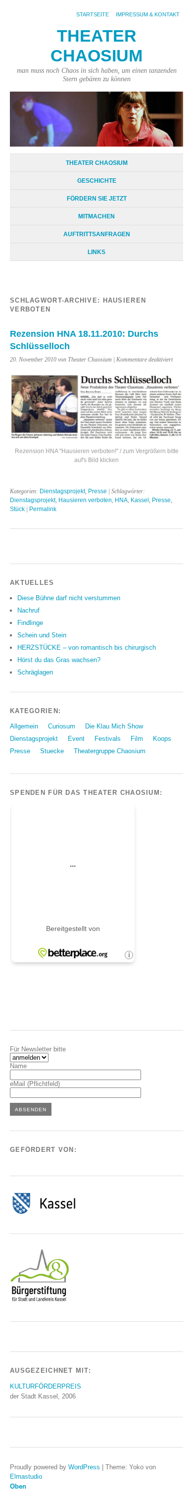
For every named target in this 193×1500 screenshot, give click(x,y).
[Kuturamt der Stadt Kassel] (44, 1213)
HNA (121, 500)
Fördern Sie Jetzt (97, 199)
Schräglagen (35, 672)
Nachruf (28, 610)
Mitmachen (96, 216)
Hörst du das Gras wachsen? (58, 660)
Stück (17, 509)
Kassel (140, 500)
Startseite (92, 14)
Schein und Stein (41, 635)
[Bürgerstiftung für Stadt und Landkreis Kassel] (39, 1300)
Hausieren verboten (85, 500)
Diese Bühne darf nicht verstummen (68, 598)
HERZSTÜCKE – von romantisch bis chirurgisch (86, 647)
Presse (97, 491)
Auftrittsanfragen (96, 234)
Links (96, 252)
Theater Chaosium (97, 163)
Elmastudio (26, 1476)
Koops (162, 738)
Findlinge (30, 622)
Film (137, 738)
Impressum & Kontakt (148, 14)
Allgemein (24, 726)
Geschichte (96, 181)
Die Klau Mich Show (114, 726)
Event (76, 738)
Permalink (42, 509)
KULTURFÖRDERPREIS (45, 1386)
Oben (18, 1486)
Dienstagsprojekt (62, 491)
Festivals (108, 738)
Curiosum (61, 726)
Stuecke (52, 751)
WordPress (84, 1467)
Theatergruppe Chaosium (109, 751)
